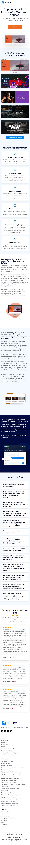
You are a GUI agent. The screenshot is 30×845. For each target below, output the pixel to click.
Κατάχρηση (24, 839)
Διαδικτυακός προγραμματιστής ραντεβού (12, 799)
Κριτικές (3, 746)
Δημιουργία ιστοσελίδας (7, 761)
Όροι (3, 839)
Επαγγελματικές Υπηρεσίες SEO (9, 805)
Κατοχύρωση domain (6, 765)
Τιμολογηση (4, 742)
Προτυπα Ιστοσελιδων (7, 750)
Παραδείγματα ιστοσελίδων (8, 748)
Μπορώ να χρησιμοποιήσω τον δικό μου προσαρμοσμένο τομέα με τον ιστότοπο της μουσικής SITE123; (13, 577)
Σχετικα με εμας (5, 811)
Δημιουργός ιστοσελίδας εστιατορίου (10, 797)
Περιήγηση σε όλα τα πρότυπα (15, 137)
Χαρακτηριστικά (5, 744)
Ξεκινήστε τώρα (15, 26)
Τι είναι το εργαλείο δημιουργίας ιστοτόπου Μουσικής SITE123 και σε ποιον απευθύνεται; (13, 484)
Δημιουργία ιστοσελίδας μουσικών (10, 778)
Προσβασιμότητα (15, 840)
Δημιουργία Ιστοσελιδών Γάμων (9, 780)
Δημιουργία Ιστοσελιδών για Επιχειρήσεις (11, 772)
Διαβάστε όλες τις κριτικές (15, 622)
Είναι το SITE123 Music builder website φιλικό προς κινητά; (14, 532)
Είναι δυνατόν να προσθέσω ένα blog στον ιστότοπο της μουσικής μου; (14, 549)
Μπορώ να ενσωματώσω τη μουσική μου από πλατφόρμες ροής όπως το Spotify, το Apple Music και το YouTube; (13, 494)
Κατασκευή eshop (5, 763)
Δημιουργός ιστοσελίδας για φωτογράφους (12, 774)
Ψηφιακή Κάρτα (5, 786)
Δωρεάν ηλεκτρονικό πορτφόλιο (9, 782)
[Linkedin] (8, 731)
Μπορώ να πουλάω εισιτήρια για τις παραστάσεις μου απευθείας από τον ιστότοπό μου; (14, 504)
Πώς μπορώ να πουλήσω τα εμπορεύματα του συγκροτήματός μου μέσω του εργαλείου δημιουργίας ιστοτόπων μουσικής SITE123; (14, 523)
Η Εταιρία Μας (5, 824)
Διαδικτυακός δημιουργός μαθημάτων (10, 795)
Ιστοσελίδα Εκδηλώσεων (7, 776)
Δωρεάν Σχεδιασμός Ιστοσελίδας (9, 803)
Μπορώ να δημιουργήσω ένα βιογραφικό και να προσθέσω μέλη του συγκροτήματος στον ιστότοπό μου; (14, 513)
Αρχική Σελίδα (4, 740)
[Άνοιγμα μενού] (27, 2)
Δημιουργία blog (5, 790)
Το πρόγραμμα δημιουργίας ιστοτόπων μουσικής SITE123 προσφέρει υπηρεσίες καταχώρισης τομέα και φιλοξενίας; (13, 540)
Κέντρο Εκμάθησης (6, 816)
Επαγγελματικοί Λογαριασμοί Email (10, 788)
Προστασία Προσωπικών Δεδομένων (13, 839)
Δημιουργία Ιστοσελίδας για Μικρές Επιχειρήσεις (13, 784)
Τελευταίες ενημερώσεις (7, 755)
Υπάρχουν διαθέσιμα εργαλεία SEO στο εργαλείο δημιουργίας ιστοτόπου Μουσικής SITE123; (14, 557)
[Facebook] (2, 731)
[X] (5, 731)
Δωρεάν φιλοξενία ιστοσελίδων (9, 801)
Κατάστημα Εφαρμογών (9, 753)
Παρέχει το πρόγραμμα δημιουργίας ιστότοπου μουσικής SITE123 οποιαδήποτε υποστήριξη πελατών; (13, 586)
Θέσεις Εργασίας (7, 818)
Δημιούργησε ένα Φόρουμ (7, 792)
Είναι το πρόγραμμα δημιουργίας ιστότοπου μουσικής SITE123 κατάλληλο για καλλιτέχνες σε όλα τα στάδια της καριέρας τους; (14, 596)
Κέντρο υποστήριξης (6, 814)
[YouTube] (11, 731)
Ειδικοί (2, 822)
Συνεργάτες (4, 820)
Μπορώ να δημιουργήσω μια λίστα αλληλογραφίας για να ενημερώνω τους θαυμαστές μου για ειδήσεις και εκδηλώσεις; (14, 567)
